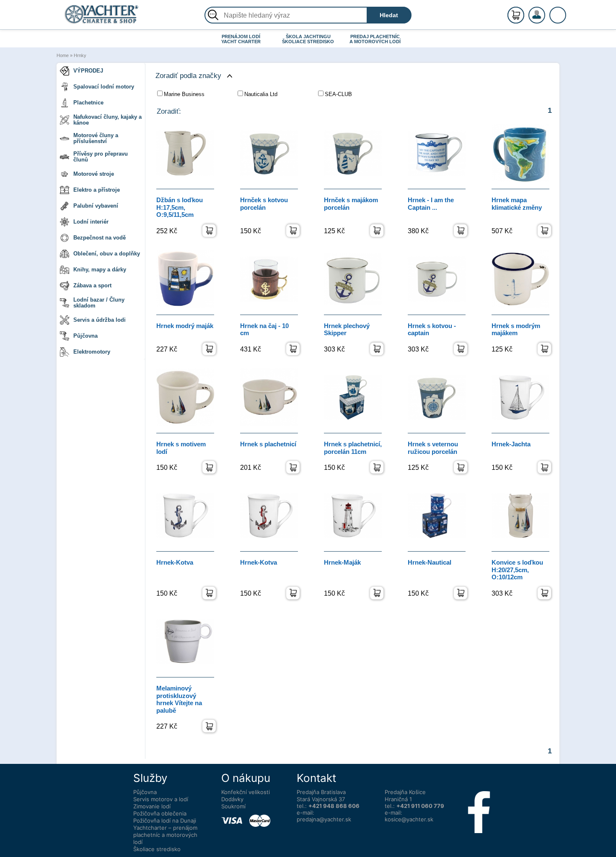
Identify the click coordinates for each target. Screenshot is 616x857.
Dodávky (232, 799)
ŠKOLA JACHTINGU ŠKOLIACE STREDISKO (308, 39)
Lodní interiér (91, 222)
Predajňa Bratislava (321, 792)
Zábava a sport (92, 285)
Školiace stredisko (157, 849)
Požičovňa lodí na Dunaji (164, 820)
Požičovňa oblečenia (159, 813)
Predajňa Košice (405, 792)
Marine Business (184, 94)
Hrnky (80, 55)
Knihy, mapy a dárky (99, 269)
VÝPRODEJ (88, 71)
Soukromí (233, 806)
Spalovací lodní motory (103, 86)
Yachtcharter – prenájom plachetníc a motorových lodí (165, 834)
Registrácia (545, 11)
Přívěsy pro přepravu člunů (100, 157)
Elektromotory (91, 352)
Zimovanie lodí (152, 806)
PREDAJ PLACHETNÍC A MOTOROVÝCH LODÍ (375, 39)
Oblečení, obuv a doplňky (106, 253)
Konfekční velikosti (245, 792)
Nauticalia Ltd (260, 94)
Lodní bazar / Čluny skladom (98, 303)
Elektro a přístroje (96, 190)
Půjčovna (85, 336)
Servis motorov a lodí (160, 799)
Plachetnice (88, 102)
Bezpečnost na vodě (99, 237)
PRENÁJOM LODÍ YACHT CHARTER (241, 39)
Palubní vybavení (95, 206)
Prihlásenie (546, 19)
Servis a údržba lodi (99, 320)
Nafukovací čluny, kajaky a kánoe (107, 120)
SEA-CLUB (338, 94)
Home (63, 55)
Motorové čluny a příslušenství (95, 138)
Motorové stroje (93, 174)
